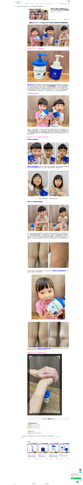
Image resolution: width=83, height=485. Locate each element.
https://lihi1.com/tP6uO (38, 432)
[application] (44, 384)
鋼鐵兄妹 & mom (51, 418)
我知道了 (58, 436)
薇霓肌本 (29, 84)
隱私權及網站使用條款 (30, 436)
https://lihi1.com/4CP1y (36, 425)
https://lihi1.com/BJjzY (36, 424)
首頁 (14, 6)
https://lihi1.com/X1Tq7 (36, 426)
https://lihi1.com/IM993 (36, 433)
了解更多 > (23, 437)
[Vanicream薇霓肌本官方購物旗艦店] (18, 2)
